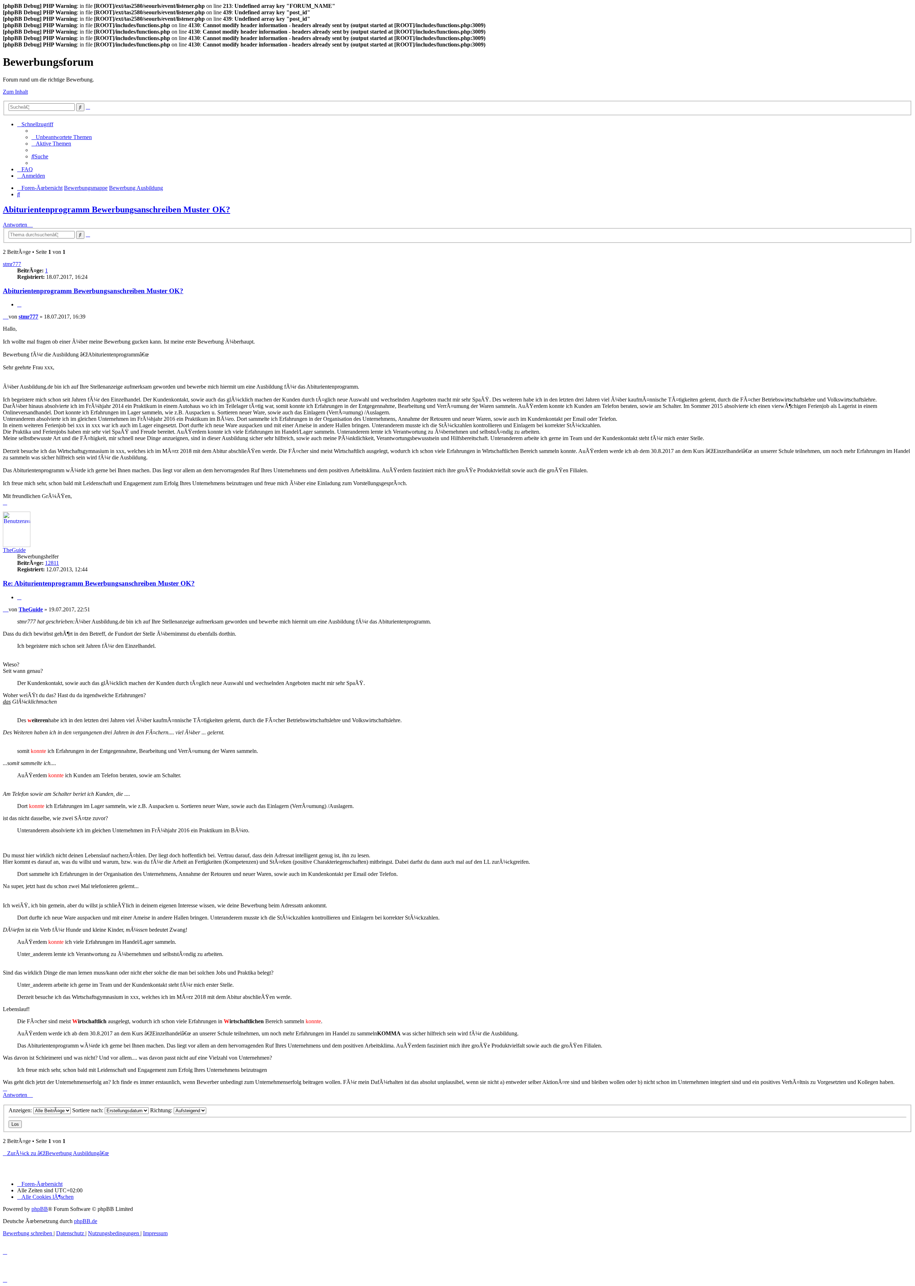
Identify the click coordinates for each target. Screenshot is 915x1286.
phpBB (39, 1209)
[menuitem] (61, 137)
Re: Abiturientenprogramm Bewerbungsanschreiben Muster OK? (99, 583)
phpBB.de (85, 1221)
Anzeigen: (21, 1110)
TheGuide (14, 550)
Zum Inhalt (15, 92)
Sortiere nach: (88, 1110)
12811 (52, 563)
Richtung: (162, 1110)
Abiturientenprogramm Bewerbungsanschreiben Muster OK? (116, 209)
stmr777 (12, 264)
